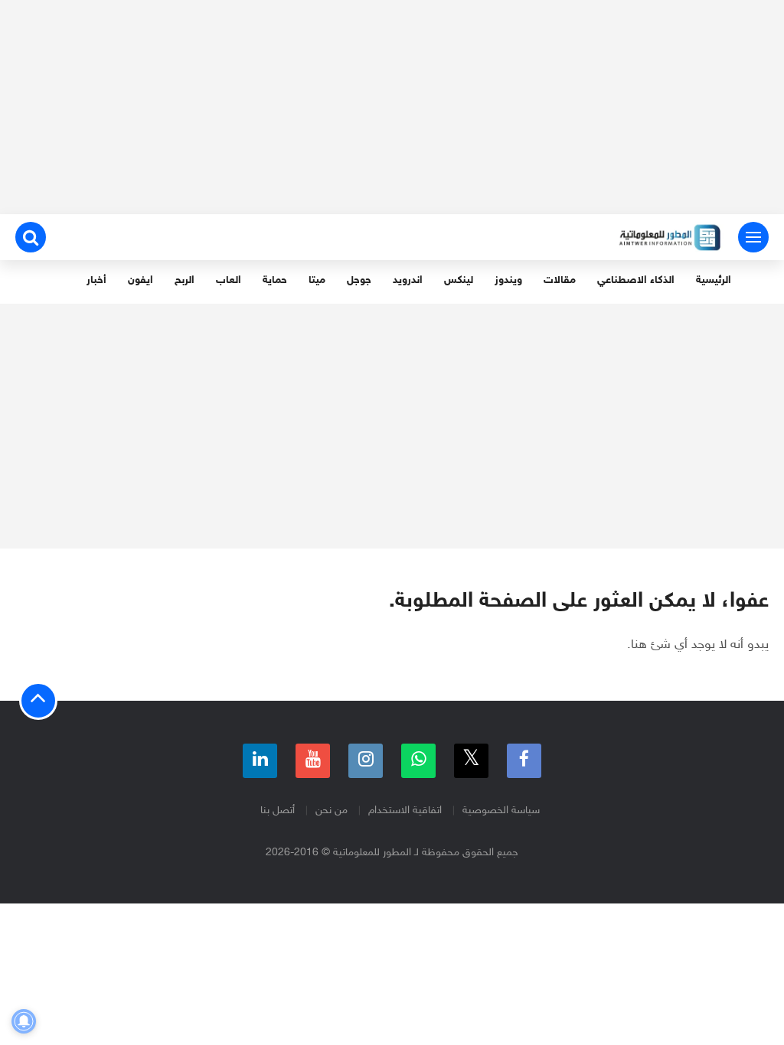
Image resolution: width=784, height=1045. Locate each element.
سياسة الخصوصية (501, 810)
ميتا (317, 280)
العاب (228, 280)
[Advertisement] (392, 107)
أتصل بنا (277, 810)
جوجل (359, 280)
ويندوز (508, 280)
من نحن (331, 810)
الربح (184, 280)
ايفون (140, 280)
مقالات (560, 280)
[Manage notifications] (23, 1021)
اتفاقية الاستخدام (405, 810)
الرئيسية (713, 280)
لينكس (458, 280)
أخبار (96, 280)
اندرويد (408, 280)
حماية (275, 280)
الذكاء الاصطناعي (636, 280)
